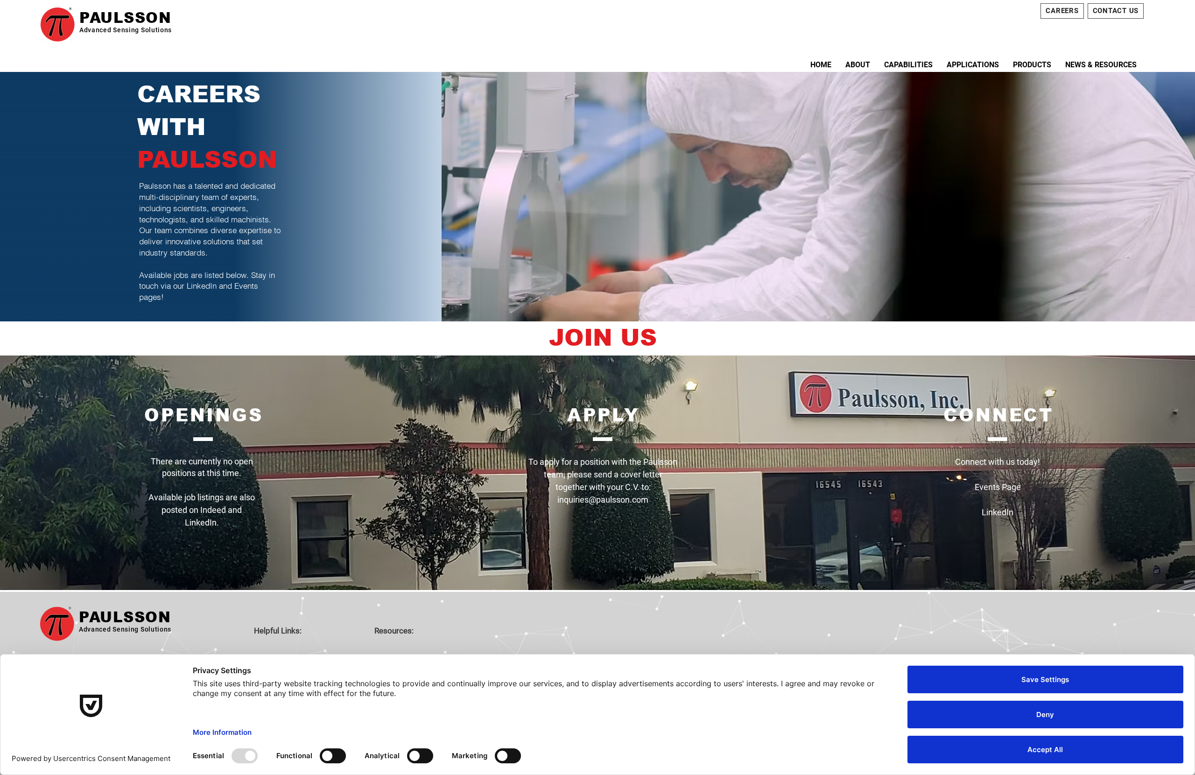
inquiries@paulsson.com (602, 500)
